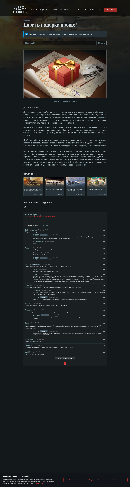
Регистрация (110, 10)
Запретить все (73, 480)
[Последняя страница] (86, 363)
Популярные (32, 225)
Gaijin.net (101, 117)
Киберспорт (93, 10)
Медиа (42, 10)
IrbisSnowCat (29, 339)
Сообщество (78, 10)
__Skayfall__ (29, 285)
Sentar (35, 269)
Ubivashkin (36, 290)
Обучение (53, 10)
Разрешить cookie (94, 480)
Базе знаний (80, 165)
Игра (32, 10)
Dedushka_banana (31, 230)
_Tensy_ (35, 274)
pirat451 (27, 352)
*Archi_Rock (29, 310)
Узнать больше (38, 483)
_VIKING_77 (28, 346)
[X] (24, 207)
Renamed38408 (38, 241)
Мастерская (64, 10)
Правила (100, 224)
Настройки (116, 480)
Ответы (45, 225)
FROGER (28, 303)
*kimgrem (28, 248)
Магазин (101, 43)
